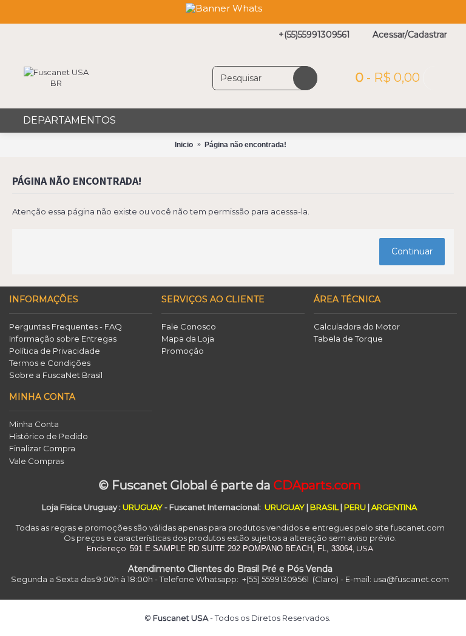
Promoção (182, 351)
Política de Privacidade (54, 351)
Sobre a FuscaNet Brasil (56, 375)
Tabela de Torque (348, 338)
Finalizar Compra (42, 448)
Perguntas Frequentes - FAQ (65, 326)
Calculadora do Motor (357, 326)
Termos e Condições (49, 363)
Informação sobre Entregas (62, 338)
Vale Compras (36, 461)
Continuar (412, 251)
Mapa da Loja (187, 338)
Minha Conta (34, 424)
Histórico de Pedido (48, 436)
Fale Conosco (188, 326)
